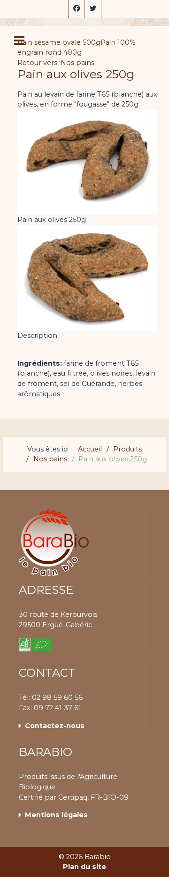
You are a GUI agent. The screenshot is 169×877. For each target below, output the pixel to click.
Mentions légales (56, 815)
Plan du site (84, 866)
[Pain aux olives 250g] (87, 277)
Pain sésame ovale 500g (58, 42)
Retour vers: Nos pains (55, 62)
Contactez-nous (54, 725)
